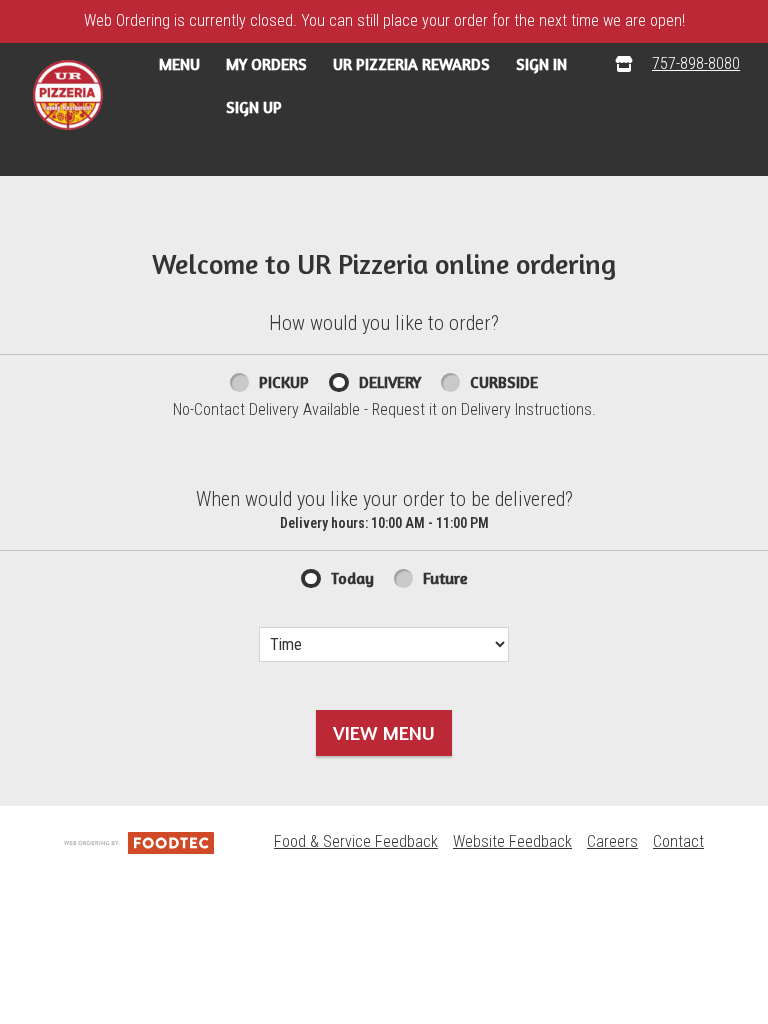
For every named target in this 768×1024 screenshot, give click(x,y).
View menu (384, 732)
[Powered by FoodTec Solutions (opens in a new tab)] (139, 841)
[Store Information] (624, 64)
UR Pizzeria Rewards (411, 64)
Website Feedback (512, 841)
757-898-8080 (696, 63)
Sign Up (254, 107)
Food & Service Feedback (356, 841)
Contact (678, 841)
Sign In (541, 64)
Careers (612, 841)
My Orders (266, 64)
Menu (179, 64)
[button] (68, 95)
